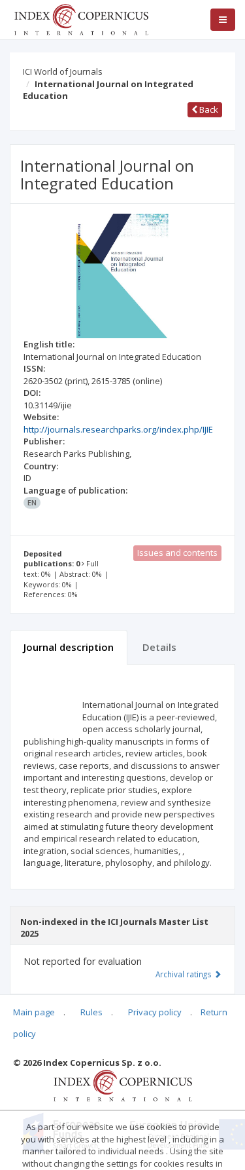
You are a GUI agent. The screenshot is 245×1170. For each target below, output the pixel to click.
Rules (91, 1012)
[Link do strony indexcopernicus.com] (122, 1085)
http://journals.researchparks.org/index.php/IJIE (118, 429)
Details (159, 646)
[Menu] (222, 20)
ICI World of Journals (63, 71)
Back (207, 109)
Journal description (69, 646)
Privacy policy (155, 1012)
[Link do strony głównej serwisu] (81, 18)
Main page (34, 1012)
